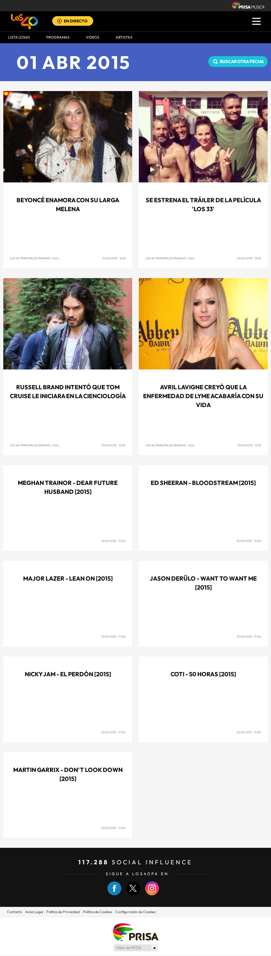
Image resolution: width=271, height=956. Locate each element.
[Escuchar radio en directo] (59, 21)
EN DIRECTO (76, 20)
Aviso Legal (34, 911)
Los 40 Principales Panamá (30, 258)
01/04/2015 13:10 (249, 445)
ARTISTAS (124, 37)
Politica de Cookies (97, 911)
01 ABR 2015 (74, 62)
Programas (57, 37)
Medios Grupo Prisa (135, 948)
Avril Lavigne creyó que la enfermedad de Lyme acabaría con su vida (203, 396)
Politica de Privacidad (63, 911)
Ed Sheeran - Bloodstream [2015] (203, 483)
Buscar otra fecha (242, 61)
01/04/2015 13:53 (249, 258)
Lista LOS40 (19, 37)
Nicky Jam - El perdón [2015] (68, 674)
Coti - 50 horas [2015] (203, 674)
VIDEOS (92, 37)
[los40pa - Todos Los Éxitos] (24, 21)
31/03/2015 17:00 (113, 541)
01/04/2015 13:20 (113, 445)
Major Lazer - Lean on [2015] (68, 578)
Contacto (14, 911)
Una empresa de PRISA (135, 931)
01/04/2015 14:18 (114, 258)
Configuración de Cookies (135, 911)
